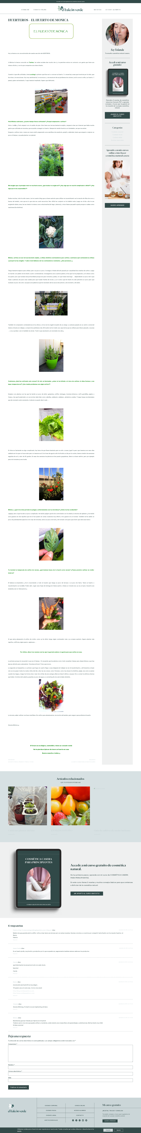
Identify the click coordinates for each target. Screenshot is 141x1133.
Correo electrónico (15, 1071)
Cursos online (40, 10)
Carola (15, 962)
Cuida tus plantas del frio (21, 831)
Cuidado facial (117, 134)
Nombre (11, 1065)
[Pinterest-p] (80, 1120)
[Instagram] (73, 1120)
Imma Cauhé (17, 948)
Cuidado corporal (117, 132)
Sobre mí (25, 10)
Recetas (97, 10)
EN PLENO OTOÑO (61, 831)
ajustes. (19, 1131)
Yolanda (15, 1004)
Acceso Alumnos (113, 10)
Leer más (11, 834)
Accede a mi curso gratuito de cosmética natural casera (70, 1)
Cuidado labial (117, 137)
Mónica (15, 1018)
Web (9, 1077)
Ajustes (119, 1130)
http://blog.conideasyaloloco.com (23, 991)
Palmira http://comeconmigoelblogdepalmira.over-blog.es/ (32, 930)
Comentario (12, 1044)
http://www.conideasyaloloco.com (23, 993)
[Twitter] (86, 1120)
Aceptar (108, 1130)
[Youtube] (83, 1120)
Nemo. (15, 982)
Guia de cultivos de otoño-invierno (112, 831)
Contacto (80, 1115)
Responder (15, 939)
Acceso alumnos (80, 1110)
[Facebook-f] (76, 1120)
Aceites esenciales (117, 140)
